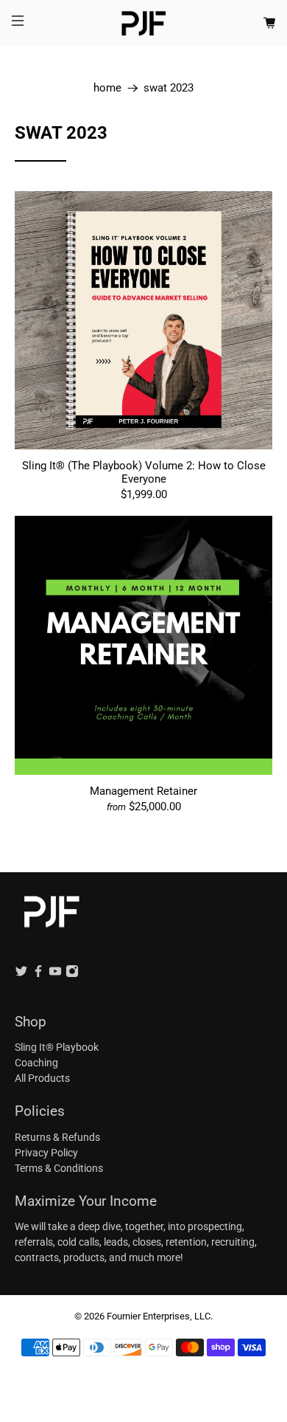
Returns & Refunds (57, 1137)
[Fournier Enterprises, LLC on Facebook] (38, 974)
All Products (42, 1078)
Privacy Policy (46, 1153)
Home (107, 88)
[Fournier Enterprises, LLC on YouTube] (55, 974)
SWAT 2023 (169, 88)
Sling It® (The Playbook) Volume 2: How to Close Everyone (144, 472)
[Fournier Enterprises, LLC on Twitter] (21, 974)
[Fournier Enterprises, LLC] (144, 23)
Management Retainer (143, 791)
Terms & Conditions (59, 1168)
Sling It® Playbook (57, 1047)
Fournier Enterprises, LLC (158, 1316)
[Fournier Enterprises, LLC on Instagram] (72, 974)
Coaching (36, 1063)
